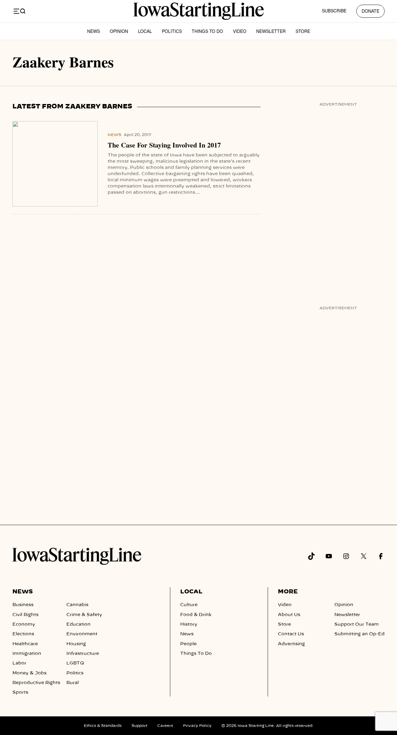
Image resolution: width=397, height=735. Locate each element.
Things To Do (207, 31)
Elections (23, 634)
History (188, 624)
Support (139, 726)
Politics (172, 31)
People (188, 644)
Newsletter (271, 31)
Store (303, 31)
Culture (189, 605)
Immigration (26, 653)
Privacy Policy (197, 726)
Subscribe (334, 10)
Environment (81, 634)
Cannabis (77, 605)
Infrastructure (82, 653)
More (288, 592)
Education (78, 624)
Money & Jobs (29, 673)
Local (145, 31)
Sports (20, 692)
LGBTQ (75, 663)
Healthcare (25, 644)
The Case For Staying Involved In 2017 (164, 145)
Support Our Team (356, 624)
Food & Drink (196, 615)
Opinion (119, 31)
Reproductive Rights (36, 683)
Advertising (291, 644)
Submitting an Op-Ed (359, 634)
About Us (289, 615)
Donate (370, 11)
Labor (19, 663)
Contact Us (291, 634)
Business (22, 605)
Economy (23, 624)
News (93, 31)
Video (239, 31)
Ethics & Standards (103, 726)
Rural (72, 683)
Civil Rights (25, 615)
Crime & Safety (84, 615)
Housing (76, 644)
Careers (165, 726)
